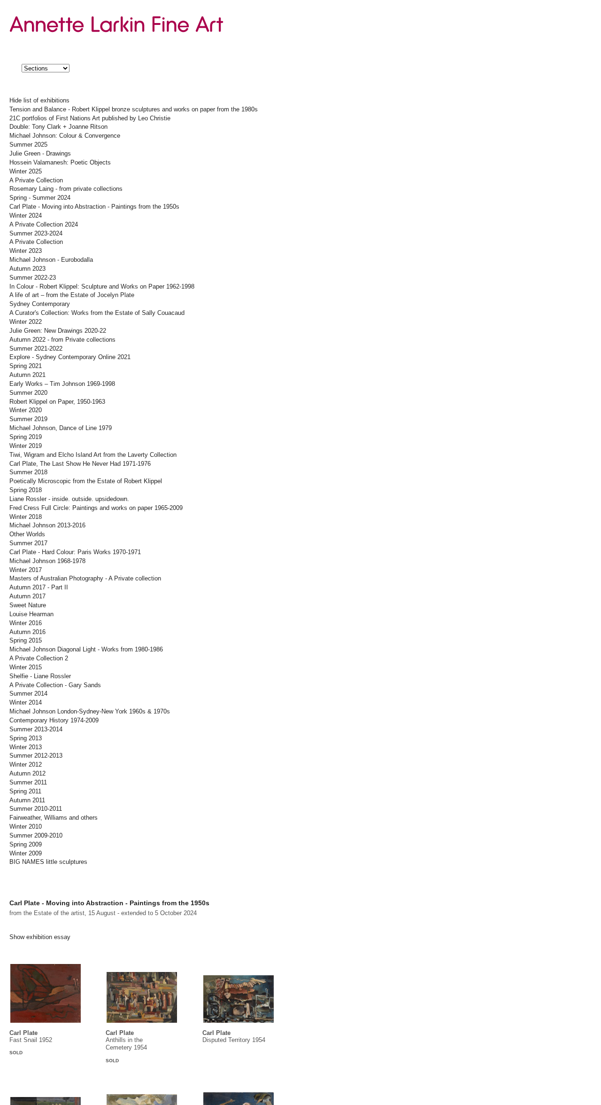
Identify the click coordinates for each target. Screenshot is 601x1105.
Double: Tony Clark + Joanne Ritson (58, 127)
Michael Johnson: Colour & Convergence (64, 136)
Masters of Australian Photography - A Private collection (85, 578)
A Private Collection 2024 (43, 224)
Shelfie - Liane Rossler (40, 676)
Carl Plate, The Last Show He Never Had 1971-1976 (80, 464)
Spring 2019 (25, 437)
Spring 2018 (25, 490)
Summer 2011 (28, 782)
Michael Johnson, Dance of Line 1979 (60, 428)
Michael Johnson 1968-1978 (47, 561)
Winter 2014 (25, 702)
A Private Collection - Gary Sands (55, 685)
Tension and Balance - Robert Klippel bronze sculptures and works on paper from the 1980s (133, 109)
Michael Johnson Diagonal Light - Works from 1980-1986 (86, 649)
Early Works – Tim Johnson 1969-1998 (62, 384)
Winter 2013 (25, 747)
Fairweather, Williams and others (53, 818)
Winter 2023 (25, 251)
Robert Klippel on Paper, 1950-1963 (57, 402)
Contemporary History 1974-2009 (54, 720)
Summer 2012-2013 (35, 755)
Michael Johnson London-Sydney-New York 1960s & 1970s (89, 711)
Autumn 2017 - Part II (38, 587)
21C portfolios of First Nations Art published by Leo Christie (89, 118)
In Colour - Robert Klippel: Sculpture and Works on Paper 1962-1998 (101, 286)
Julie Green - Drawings (40, 153)
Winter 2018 (25, 517)
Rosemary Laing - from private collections (66, 189)
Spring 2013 (25, 738)
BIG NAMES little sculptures (48, 862)
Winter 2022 (25, 322)
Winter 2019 (25, 446)
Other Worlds (27, 534)
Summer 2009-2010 (35, 835)
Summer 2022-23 (32, 277)
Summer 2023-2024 (35, 233)
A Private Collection (36, 180)
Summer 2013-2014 (35, 729)
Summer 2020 (28, 393)
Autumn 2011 (27, 800)
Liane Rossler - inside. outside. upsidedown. (69, 499)
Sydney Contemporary (39, 304)
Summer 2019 (28, 419)
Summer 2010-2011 (35, 809)
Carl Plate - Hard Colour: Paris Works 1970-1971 (75, 552)
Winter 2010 (25, 826)
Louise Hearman (31, 614)
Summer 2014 (28, 693)
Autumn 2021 (27, 375)
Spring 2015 (25, 640)
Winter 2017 (25, 570)
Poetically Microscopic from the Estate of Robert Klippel (85, 481)
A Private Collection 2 (38, 658)
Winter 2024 (25, 215)
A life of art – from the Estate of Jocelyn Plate (71, 295)
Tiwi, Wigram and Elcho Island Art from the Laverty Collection (93, 455)
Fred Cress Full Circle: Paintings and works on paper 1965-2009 (96, 508)
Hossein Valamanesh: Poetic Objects (60, 162)
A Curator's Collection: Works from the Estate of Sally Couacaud (97, 313)
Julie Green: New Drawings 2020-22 (57, 331)
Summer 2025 (28, 144)
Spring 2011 (25, 791)
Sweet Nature (27, 605)
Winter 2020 (25, 410)
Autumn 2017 (27, 596)
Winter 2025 (25, 171)
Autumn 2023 (27, 269)
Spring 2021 (25, 366)
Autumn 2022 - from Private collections (62, 340)
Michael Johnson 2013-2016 (47, 525)
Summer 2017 (28, 543)
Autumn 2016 (27, 632)
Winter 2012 (25, 764)
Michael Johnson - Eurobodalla (51, 260)
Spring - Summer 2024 (39, 198)
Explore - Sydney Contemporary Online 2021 (70, 357)
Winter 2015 (25, 667)
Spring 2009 (25, 844)
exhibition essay (39, 937)
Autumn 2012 (27, 773)
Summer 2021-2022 (35, 348)
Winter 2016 (25, 623)
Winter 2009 (25, 853)
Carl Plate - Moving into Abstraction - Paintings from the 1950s (94, 207)
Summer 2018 (28, 472)
